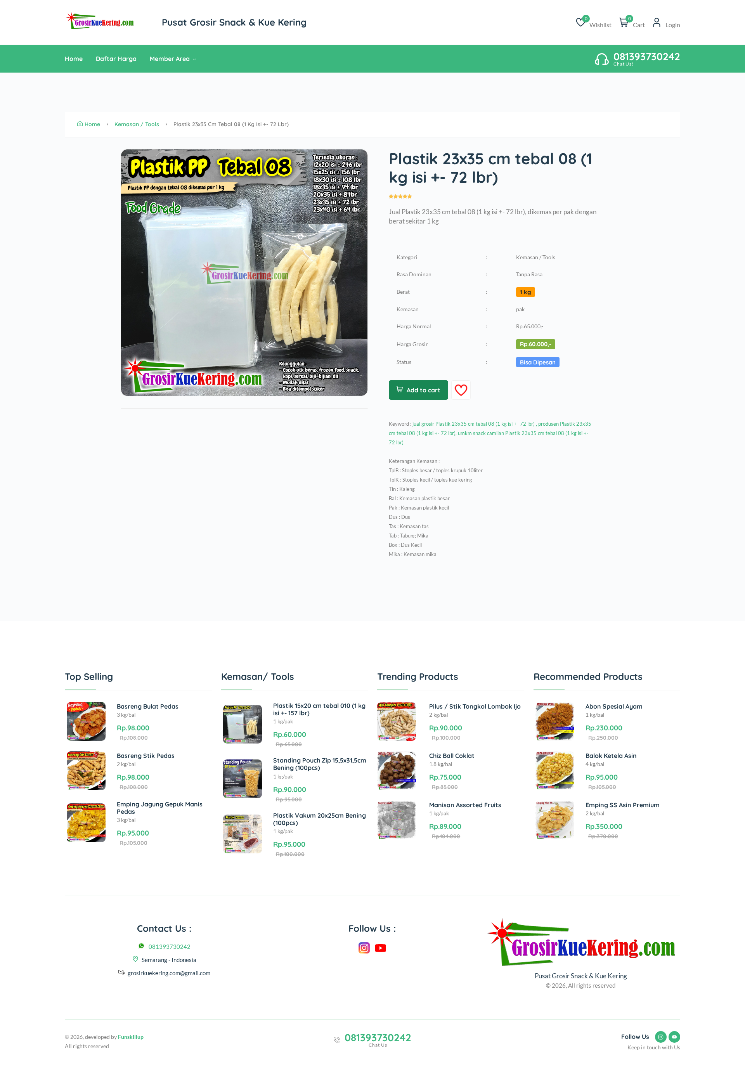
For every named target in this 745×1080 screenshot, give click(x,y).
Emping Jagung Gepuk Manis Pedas (160, 807)
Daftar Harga (116, 58)
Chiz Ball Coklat (452, 755)
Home (74, 58)
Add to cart (423, 390)
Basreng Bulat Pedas (147, 706)
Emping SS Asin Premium (623, 805)
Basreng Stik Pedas (146, 755)
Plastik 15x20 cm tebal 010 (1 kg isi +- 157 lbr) (319, 709)
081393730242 (170, 946)
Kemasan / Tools (136, 124)
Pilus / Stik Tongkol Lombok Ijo (475, 706)
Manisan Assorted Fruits (465, 805)
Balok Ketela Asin (611, 755)
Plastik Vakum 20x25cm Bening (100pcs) (319, 819)
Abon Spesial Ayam (614, 706)
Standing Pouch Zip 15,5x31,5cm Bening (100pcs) (319, 763)
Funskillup (131, 1036)
